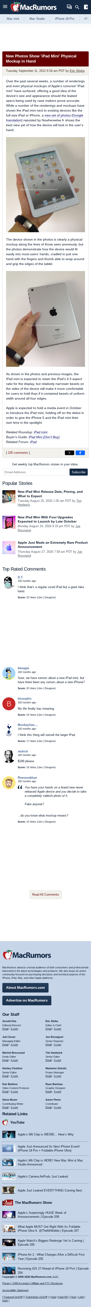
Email (5, 1028)
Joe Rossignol (54, 1037)
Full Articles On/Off (36, 1297)
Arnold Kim (9, 1021)
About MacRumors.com (25, 987)
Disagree (50, 597)
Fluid (53, 1297)
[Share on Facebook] (80, 452)
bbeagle (23, 668)
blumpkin (25, 698)
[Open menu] (5, 7)
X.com (14, 1028)
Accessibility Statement (15, 1290)
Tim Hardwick (54, 1052)
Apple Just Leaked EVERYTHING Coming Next (50, 1190)
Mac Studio (37, 18)
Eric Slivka (77, 71)
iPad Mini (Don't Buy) (44, 437)
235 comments (18, 452)
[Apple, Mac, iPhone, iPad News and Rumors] (33, 12)
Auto (73, 1297)
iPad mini (40, 432)
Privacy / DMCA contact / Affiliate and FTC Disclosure (32, 1283)
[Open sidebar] (86, 7)
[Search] (78, 7)
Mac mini (13, 18)
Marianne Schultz (56, 1068)
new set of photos (58, 115)
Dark (5, 1300)
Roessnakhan (27, 777)
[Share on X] (69, 452)
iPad (33, 442)
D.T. (20, 577)
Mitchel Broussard (13, 1052)
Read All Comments (45, 894)
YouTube (17, 1122)
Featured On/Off (13, 1297)
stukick (23, 751)
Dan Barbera (10, 1084)
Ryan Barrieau (54, 1084)
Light (81, 1297)
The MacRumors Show (33, 1202)
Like (40, 597)
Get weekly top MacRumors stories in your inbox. (45, 464)
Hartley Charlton (12, 1068)
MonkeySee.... (28, 725)
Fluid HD (63, 1297)
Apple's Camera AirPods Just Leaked (43, 1176)
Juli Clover (8, 1037)
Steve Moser (9, 1099)
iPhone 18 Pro (64, 18)
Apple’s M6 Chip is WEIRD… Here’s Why (46, 1134)
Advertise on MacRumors (27, 1000)
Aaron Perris (53, 1099)
